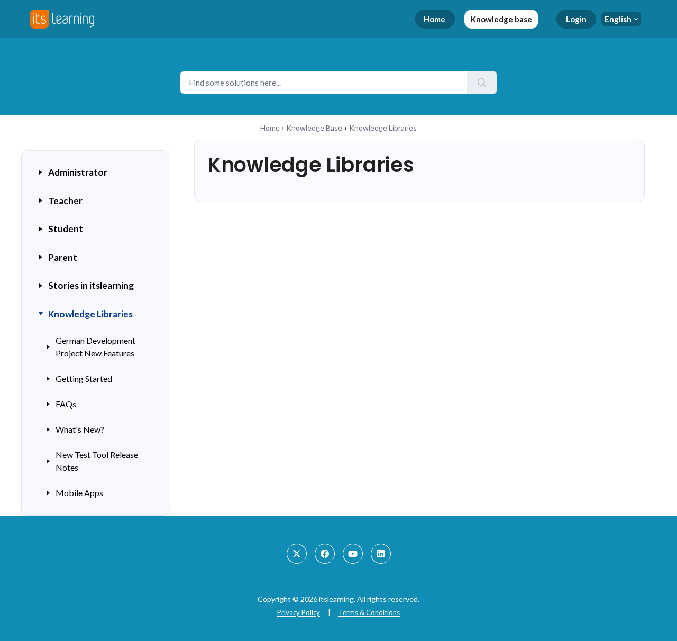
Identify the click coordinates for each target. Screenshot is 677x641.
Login (576, 19)
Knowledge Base (314, 127)
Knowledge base (501, 19)
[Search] (482, 82)
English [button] (618, 19)
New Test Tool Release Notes (97, 461)
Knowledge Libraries (90, 313)
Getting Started (84, 378)
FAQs (66, 404)
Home (434, 19)
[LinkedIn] (381, 554)
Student (65, 228)
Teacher (65, 200)
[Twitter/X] (297, 554)
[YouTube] (353, 554)
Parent (62, 257)
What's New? (80, 429)
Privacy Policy (298, 612)
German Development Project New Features (95, 346)
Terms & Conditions (369, 612)
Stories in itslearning (91, 285)
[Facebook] (325, 554)
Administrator (77, 172)
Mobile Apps (79, 493)
